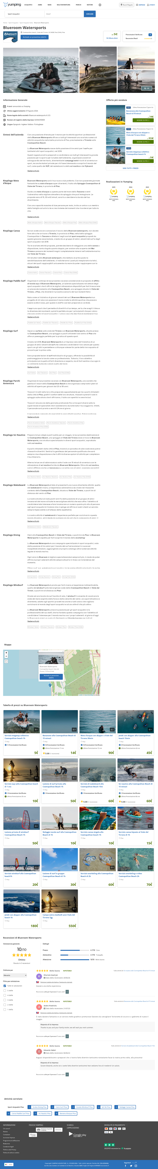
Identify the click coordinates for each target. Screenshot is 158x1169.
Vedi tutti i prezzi (130, 168)
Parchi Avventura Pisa (75, 422)
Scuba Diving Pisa (39, 1107)
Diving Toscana (44, 577)
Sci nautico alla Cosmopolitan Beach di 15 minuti (136, 785)
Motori (90, 5)
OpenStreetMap (89, 695)
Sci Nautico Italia (34, 476)
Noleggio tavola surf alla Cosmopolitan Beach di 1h (59, 833)
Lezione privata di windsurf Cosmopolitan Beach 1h (17, 833)
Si (67, 992)
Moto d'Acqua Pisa (69, 222)
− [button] (6, 656)
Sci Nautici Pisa (44, 1113)
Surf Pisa (53, 372)
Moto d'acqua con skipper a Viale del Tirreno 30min (97, 736)
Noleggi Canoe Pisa (127, 1107)
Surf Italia (31, 372)
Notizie (5, 1132)
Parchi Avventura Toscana (56, 422)
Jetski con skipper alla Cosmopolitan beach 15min (134, 736)
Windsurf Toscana (47, 627)
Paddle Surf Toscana (50, 322)
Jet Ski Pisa (106, 1107)
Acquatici (28, 5)
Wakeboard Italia (34, 527)
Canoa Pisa (58, 272)
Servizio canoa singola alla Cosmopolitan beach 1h (92, 833)
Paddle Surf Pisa (66, 322)
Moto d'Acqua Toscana (52, 222)
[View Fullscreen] (6, 661)
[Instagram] (136, 1166)
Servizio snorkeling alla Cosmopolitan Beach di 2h (97, 874)
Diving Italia (32, 577)
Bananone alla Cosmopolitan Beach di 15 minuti (59, 736)
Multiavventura (63, 5)
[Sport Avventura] (12, 4)
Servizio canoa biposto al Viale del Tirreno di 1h (133, 833)
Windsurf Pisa (61, 627)
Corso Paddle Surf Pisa (20, 1113)
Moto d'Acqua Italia (35, 222)
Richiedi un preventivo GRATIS (34, 37)
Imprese (142, 5)
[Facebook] (125, 1166)
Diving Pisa (56, 577)
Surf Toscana (42, 372)
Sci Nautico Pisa (65, 476)
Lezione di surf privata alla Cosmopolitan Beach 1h (54, 785)
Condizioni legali (8, 1147)
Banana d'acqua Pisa (68, 1113)
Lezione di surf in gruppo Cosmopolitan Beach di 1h (54, 874)
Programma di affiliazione (11, 1141)
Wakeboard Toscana (50, 527)
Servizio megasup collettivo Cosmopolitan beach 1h (17, 736)
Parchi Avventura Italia (36, 422)
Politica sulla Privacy (9, 1150)
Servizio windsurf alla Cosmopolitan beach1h (20, 874)
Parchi (78, 5)
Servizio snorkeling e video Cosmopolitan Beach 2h (130, 874)
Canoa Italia (32, 272)
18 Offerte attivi (112, 38)
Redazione (6, 1144)
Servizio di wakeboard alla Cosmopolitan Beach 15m (92, 785)
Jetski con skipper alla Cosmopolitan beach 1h (20, 916)
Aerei (40, 5)
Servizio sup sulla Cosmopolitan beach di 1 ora (21, 785)
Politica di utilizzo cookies (11, 1153)
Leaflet (80, 695)
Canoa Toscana (45, 272)
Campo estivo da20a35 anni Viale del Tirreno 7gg (59, 916)
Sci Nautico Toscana (50, 476)
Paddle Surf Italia (34, 322)
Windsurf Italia (33, 627)
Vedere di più (142, 120)
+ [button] (6, 652)
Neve (49, 5)
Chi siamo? (6, 1129)
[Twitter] (131, 1166)
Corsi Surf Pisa (61, 1107)
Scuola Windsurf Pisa (84, 1107)
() (151, 38)
